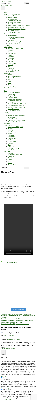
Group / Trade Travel (14, 43)
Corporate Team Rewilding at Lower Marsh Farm (15, 324)
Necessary (6, 378)
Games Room (12, 60)
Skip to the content (6, 1)
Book (5, 12)
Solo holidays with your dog (16, 27)
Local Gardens (12, 63)
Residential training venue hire (16, 37)
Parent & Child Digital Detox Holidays (19, 25)
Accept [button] (13, 348)
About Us (7, 73)
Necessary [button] (4, 376)
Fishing (10, 55)
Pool (9, 66)
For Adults (11, 56)
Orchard (10, 65)
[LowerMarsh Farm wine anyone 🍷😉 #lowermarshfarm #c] (18, 304)
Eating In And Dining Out (15, 48)
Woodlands (11, 71)
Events (10, 84)
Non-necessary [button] (5, 388)
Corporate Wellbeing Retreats (16, 42)
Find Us (10, 79)
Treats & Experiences (14, 32)
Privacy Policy (12, 86)
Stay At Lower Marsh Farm (12, 14)
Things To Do (8, 47)
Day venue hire (12, 40)
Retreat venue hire (13, 35)
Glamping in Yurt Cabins (15, 20)
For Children (11, 58)
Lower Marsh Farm (6, 5)
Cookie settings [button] (5, 348)
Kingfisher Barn (12, 17)
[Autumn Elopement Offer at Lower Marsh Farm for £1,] (18, 284)
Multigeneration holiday (14, 22)
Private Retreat (12, 24)
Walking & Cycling (13, 70)
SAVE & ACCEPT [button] (6, 399)
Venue (6, 34)
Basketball (11, 50)
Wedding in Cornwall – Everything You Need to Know (16, 314)
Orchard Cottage (12, 19)
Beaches (10, 52)
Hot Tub (10, 61)
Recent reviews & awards (15, 76)
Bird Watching (12, 53)
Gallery (10, 81)
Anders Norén (11, 339)
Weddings (7, 45)
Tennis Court (11, 68)
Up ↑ (18, 339)
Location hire (11, 38)
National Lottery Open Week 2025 (10, 319)
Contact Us (11, 78)
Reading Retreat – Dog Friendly (17, 29)
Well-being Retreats (13, 30)
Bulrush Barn (12, 16)
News (9, 83)
